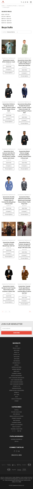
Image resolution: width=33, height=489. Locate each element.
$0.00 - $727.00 (5, 14)
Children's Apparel (16, 422)
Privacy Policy (16, 348)
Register (19, 399)
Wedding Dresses (16, 369)
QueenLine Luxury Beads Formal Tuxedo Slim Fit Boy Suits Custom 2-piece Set (8, 288)
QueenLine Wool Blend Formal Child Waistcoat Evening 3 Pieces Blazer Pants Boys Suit (24, 200)
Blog (16, 396)
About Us (16, 352)
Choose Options (8, 72)
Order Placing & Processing (16, 390)
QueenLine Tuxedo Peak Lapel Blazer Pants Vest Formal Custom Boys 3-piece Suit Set (24, 289)
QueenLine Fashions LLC (16, 439)
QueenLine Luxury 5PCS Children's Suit (8, 61)
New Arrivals (16, 414)
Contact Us (16, 354)
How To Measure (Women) (16, 384)
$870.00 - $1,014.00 (6, 18)
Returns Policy (16, 363)
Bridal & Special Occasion (16, 416)
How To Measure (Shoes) (16, 382)
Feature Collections (16, 412)
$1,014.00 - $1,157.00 (6, 20)
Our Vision (16, 358)
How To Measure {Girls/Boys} (16, 377)
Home (16, 346)
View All (16, 441)
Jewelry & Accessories (16, 424)
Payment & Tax (16, 386)
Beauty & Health (16, 426)
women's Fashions (16, 418)
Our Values (16, 356)
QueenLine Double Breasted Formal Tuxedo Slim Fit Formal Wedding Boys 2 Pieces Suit (8, 200)
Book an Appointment (16, 375)
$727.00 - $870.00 (6, 16)
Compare (8, 69)
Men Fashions (16, 420)
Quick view (8, 66)
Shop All (16, 410)
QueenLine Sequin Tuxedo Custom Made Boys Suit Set (9, 244)
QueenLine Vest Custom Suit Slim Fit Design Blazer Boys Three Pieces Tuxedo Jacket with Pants (8, 155)
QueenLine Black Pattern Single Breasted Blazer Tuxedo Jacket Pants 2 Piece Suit (24, 155)
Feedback (16, 392)
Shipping (16, 365)
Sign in (13, 399)
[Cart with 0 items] (27, 2)
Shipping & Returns (16, 367)
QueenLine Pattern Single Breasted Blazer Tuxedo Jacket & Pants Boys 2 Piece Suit (9, 107)
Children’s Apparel (16, 373)
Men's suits (16, 371)
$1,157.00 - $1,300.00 (7, 23)
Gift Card (16, 394)
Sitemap (16, 401)
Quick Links (16, 350)
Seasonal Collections (16, 429)
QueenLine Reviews (16, 388)
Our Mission (16, 361)
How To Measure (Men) (16, 380)
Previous (2, 487)
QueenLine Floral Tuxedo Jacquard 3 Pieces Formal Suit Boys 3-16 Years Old (24, 245)
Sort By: (4, 32)
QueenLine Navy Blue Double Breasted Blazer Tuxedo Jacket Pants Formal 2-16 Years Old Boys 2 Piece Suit (24, 108)
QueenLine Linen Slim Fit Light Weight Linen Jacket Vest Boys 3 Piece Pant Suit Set (24, 62)
